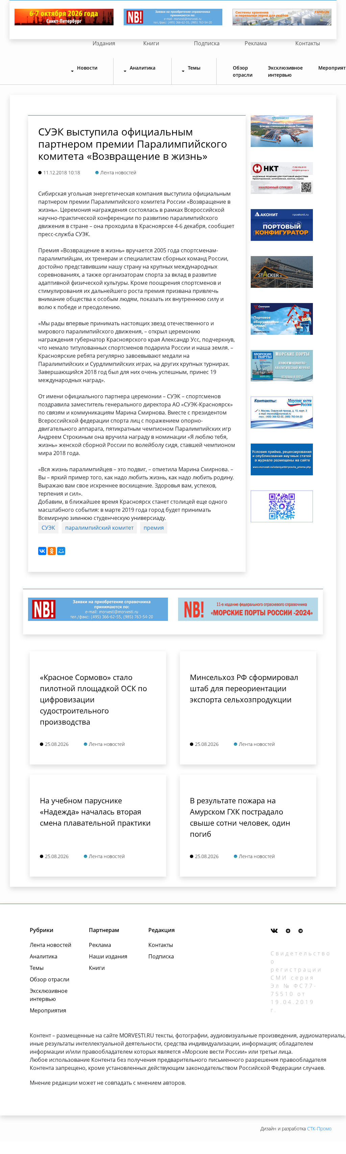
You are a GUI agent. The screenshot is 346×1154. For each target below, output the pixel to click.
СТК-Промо (319, 1128)
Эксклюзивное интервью (285, 71)
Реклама (256, 43)
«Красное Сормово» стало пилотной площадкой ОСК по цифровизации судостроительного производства (93, 699)
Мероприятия (48, 1010)
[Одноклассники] (52, 551)
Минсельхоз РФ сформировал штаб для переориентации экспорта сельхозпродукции (244, 688)
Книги (151, 43)
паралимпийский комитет (99, 527)
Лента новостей (50, 945)
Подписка (207, 43)
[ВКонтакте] (42, 551)
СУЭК (48, 527)
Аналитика (43, 956)
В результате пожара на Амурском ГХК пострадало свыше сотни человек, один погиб (240, 817)
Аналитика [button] (142, 68)
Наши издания (108, 956)
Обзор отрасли (242, 71)
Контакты (307, 43)
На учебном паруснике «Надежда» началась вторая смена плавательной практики (95, 811)
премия (154, 527)
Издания (104, 43)
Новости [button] (87, 68)
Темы (37, 968)
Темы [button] (194, 68)
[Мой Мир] (61, 551)
